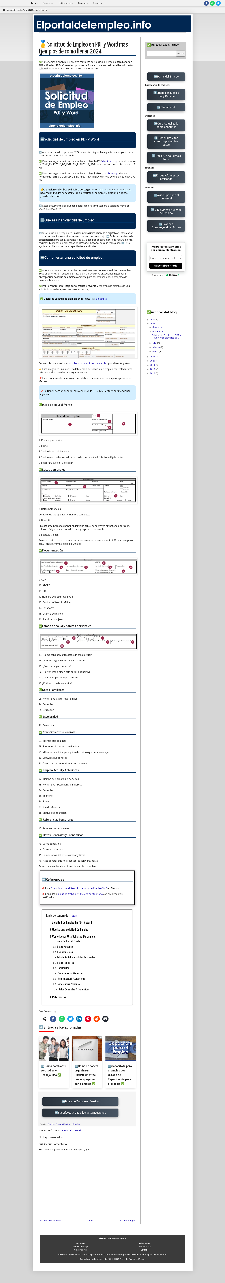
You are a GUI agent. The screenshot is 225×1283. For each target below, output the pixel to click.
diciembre (157, 327)
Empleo (51, 1124)
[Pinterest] (88, 1019)
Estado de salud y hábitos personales (76, 957)
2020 (153, 360)
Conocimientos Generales (70, 973)
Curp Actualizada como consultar (167, 125)
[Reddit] (97, 1019)
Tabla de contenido (62, 915)
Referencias (59, 997)
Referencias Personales (69, 984)
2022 (153, 356)
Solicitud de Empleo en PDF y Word (72, 922)
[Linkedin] (79, 1019)
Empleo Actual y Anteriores (71, 978)
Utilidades (67, 3)
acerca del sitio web (71, 1130)
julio (154, 342)
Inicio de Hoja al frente (68, 941)
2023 (153, 323)
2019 (153, 364)
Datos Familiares (65, 963)
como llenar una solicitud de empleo (87, 363)
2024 (153, 319)
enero (155, 351)
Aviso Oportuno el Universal (168, 196)
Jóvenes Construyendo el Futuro (166, 225)
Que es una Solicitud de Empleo (70, 929)
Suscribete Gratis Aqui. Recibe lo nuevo (26, 10)
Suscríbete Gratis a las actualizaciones (82, 1112)
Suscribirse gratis (165, 265)
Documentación (65, 952)
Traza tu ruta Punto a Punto (168, 157)
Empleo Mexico (63, 1124)
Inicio (34, 3)
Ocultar (75, 915)
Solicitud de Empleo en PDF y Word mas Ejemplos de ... (166, 336)
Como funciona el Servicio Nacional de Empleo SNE (79, 888)
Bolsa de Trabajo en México (82, 1101)
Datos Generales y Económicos (73, 989)
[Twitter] (70, 1019)
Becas (98, 3)
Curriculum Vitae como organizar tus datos (166, 141)
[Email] (105, 1019)
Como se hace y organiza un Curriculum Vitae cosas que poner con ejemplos (86, 1074)
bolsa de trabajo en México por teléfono (80, 894)
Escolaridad (63, 968)
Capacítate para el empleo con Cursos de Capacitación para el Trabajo (120, 1074)
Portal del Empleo (168, 76)
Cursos (83, 3)
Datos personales (66, 946)
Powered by (158, 275)
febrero (156, 347)
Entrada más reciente (50, 1220)
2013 (153, 373)
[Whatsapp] (62, 1019)
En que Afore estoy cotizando (168, 177)
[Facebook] (53, 1019)
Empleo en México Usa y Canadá (168, 94)
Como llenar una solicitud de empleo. (74, 936)
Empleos (49, 3)
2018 (153, 369)
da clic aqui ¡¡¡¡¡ (109, 161)
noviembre (158, 331)
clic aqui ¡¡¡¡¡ (101, 298)
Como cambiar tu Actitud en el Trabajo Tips (53, 1070)
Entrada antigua (127, 1220)
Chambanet (168, 107)
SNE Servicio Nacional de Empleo (167, 211)
